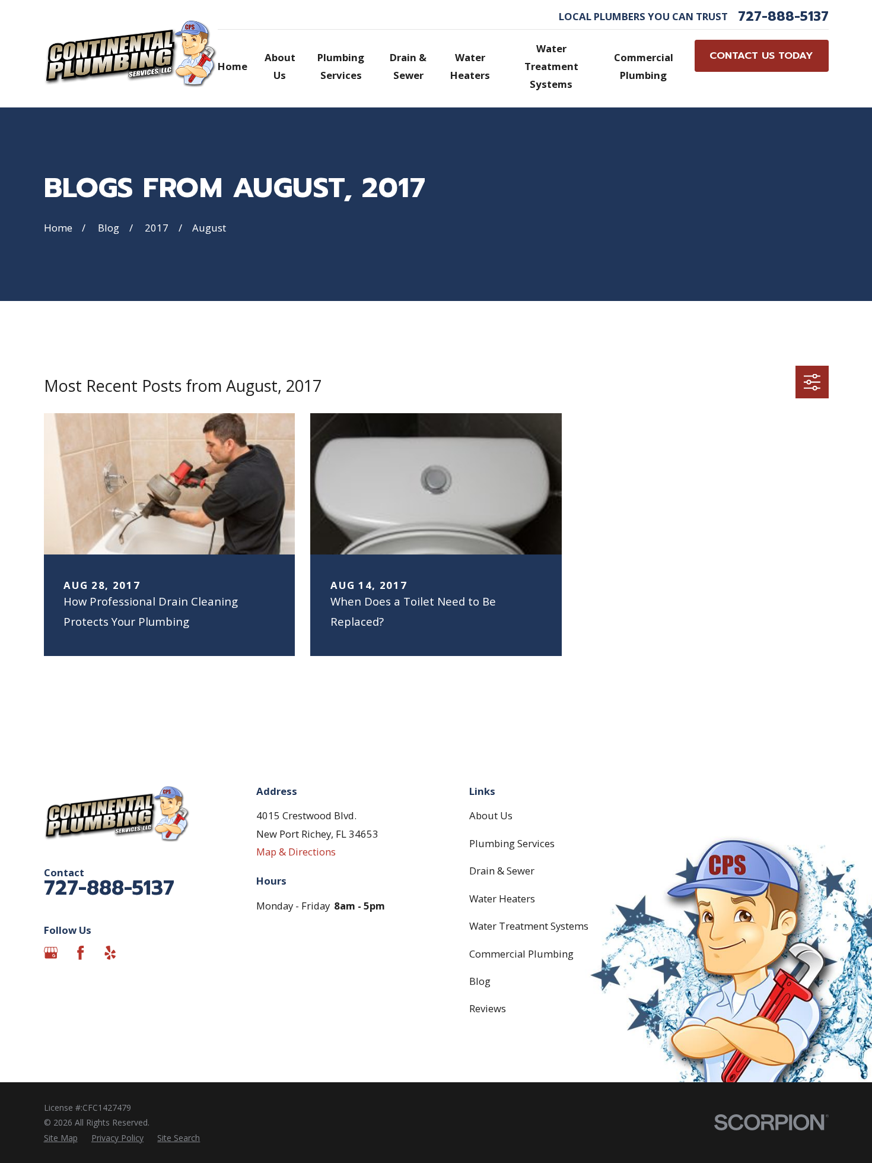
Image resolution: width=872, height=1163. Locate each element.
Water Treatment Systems (528, 926)
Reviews (487, 1008)
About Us (491, 815)
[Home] (130, 54)
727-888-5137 (783, 16)
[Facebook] (80, 952)
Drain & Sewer (501, 870)
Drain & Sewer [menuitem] (408, 66)
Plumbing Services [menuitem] (340, 66)
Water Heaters (502, 898)
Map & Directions (296, 851)
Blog (480, 981)
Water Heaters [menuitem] (470, 66)
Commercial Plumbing (521, 954)
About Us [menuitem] (280, 66)
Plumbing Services (512, 843)
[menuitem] (61, 1137)
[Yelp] (110, 952)
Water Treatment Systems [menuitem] (551, 66)
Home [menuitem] (232, 66)
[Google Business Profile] (51, 952)
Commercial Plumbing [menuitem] (643, 66)
